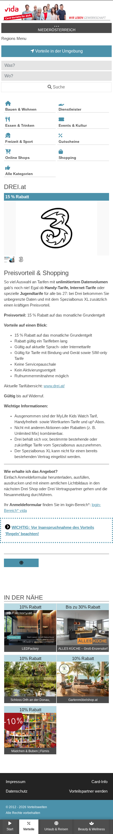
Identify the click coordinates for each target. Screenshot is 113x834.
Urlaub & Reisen (56, 829)
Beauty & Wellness (91, 829)
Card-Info (99, 782)
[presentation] (9, 228)
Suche (59, 87)
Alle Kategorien (19, 174)
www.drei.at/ (54, 386)
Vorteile (28, 829)
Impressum (15, 782)
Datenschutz (17, 791)
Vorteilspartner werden (88, 791)
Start (10, 829)
